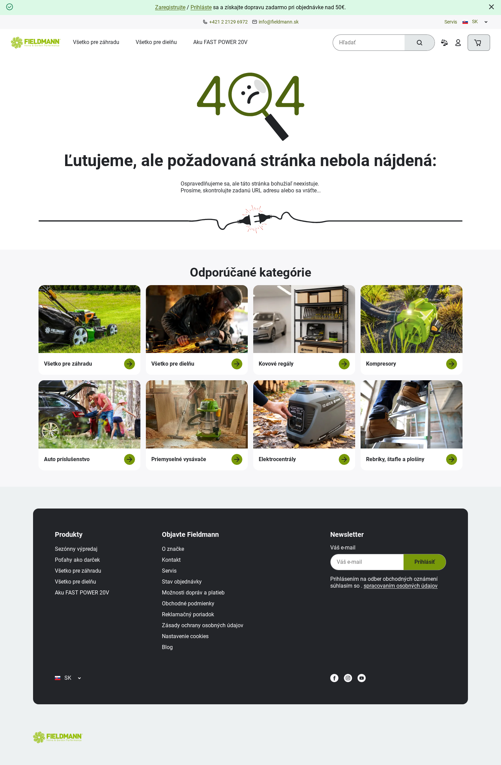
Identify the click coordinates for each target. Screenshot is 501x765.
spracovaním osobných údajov (401, 586)
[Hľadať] (420, 42)
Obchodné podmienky (188, 603)
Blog (167, 647)
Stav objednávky (182, 581)
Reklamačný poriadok (188, 614)
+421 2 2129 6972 (228, 22)
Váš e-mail (342, 547)
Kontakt (171, 560)
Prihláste (201, 7)
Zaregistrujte (170, 7)
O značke (173, 549)
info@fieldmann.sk (279, 22)
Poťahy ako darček (77, 560)
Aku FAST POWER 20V (82, 592)
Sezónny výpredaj (76, 549)
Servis (450, 22)
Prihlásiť (424, 562)
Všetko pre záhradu (78, 571)
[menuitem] (96, 42)
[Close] (491, 7)
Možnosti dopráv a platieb (193, 592)
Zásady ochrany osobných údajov (202, 625)
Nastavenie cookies (185, 636)
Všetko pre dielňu (75, 581)
